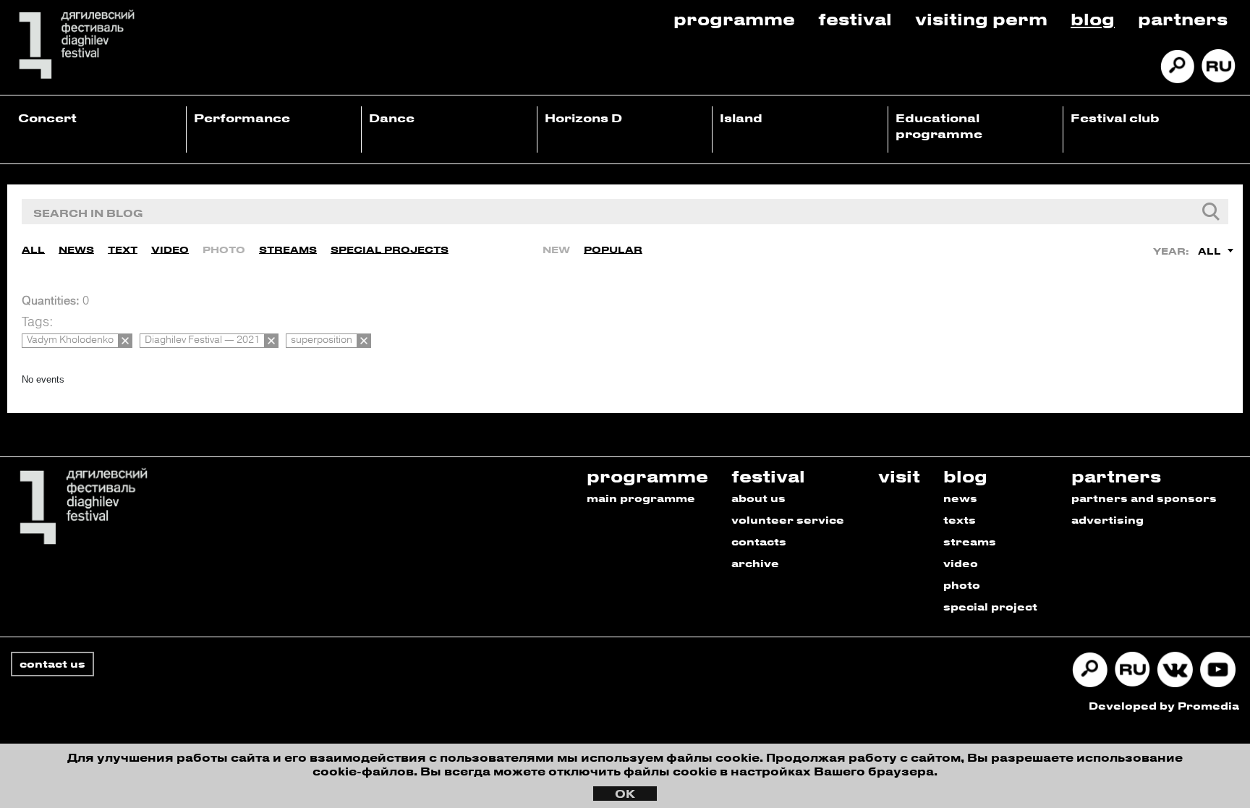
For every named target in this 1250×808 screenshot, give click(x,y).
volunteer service (787, 520)
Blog (1093, 18)
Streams (288, 249)
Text (122, 249)
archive (755, 563)
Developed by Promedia (1164, 705)
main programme (641, 498)
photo (961, 585)
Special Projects (389, 249)
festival (768, 475)
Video (170, 249)
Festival (855, 18)
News (76, 249)
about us (758, 498)
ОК (625, 793)
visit (899, 475)
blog (965, 475)
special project (990, 606)
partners (1116, 475)
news (960, 498)
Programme (734, 18)
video (960, 563)
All (33, 249)
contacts (758, 541)
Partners (1183, 18)
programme (647, 475)
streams (969, 541)
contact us (52, 664)
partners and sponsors (1144, 498)
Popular (613, 249)
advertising (1107, 520)
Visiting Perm (981, 18)
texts (959, 520)
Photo (224, 249)
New (556, 249)
